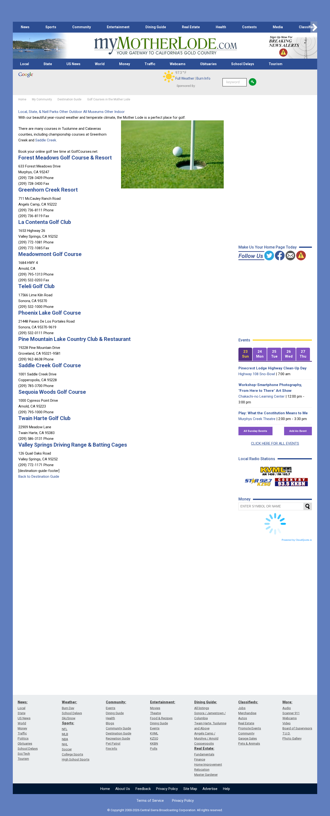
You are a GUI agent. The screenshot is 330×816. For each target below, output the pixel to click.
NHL (65, 744)
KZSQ (154, 738)
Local (24, 64)
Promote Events (249, 728)
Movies (155, 708)
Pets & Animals (249, 743)
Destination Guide (118, 733)
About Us (122, 789)
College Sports (72, 754)
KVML (154, 733)
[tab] (245, 354)
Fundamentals (204, 754)
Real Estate (191, 27)
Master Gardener (206, 774)
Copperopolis (204, 743)
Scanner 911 (291, 713)
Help (226, 789)
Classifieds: (248, 702)
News (25, 27)
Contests (249, 27)
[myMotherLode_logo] (165, 46)
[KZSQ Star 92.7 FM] (256, 481)
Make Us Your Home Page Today (267, 247)
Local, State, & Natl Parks (38, 112)
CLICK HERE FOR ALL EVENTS (275, 443)
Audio (286, 708)
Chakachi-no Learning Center (261, 396)
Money (124, 64)
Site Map (190, 789)
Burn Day (68, 708)
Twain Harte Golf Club (44, 418)
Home (105, 789)
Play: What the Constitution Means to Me (273, 413)
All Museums (93, 112)
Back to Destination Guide (38, 476)
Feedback (143, 789)
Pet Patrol (113, 743)
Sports (50, 27)
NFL (64, 729)
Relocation (201, 769)
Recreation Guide (118, 738)
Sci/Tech (24, 753)
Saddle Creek (45, 140)
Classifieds (308, 27)
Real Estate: (204, 748)
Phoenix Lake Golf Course (49, 313)
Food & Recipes (161, 718)
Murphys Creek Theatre (256, 419)
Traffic (149, 64)
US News (73, 64)
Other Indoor (115, 112)
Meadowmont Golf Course (50, 254)
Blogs (110, 723)
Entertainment (118, 27)
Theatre (155, 713)
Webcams (178, 64)
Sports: (68, 723)
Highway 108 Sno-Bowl (256, 374)
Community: (116, 702)
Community (81, 27)
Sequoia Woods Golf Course (52, 392)
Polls (153, 748)
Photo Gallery (291, 738)
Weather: (69, 702)
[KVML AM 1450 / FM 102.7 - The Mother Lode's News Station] (276, 470)
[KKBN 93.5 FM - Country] (291, 481)
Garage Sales (247, 738)
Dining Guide (155, 27)
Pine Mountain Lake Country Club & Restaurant (74, 339)
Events (110, 708)
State (47, 64)
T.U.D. (286, 733)
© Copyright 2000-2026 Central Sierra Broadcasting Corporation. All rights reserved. (165, 810)
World (100, 64)
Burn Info (203, 78)
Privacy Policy (167, 789)
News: (23, 702)
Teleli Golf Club (36, 286)
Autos (242, 718)
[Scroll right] (313, 27)
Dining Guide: (205, 702)
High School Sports (75, 759)
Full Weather (184, 78)
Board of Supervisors (297, 728)
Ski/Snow (68, 718)
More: (287, 702)
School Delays (242, 64)
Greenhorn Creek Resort (48, 190)
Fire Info (111, 748)
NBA (65, 739)
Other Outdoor (70, 112)
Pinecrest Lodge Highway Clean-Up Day (272, 368)
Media (278, 27)
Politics (23, 738)
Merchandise (247, 713)
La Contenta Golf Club (44, 222)
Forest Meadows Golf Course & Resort (65, 158)
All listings (201, 708)
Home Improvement (208, 764)
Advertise (209, 789)
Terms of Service (150, 800)
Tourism (275, 64)
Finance (199, 759)
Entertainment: (162, 702)
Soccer (67, 749)
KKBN (154, 743)
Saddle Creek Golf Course (49, 365)
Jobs (241, 708)
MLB (65, 734)
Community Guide (118, 728)
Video (286, 723)
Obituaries (208, 64)
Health (221, 27)
